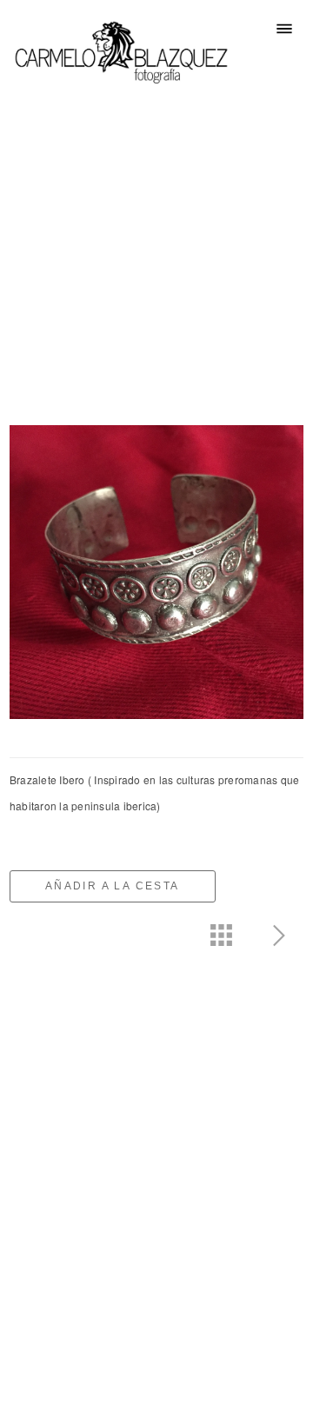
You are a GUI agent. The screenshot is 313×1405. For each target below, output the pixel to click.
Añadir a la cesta (112, 886)
